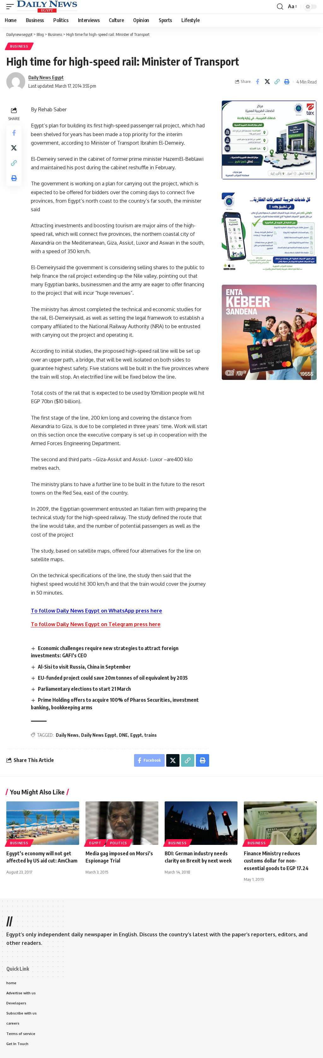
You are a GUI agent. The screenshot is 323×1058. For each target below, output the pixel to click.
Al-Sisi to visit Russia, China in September (84, 667)
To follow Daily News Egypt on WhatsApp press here (96, 610)
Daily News (67, 735)
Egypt (136, 735)
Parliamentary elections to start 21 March (84, 689)
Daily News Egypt (46, 77)
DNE (123, 735)
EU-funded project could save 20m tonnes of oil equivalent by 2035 (114, 678)
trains (150, 735)
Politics (118, 843)
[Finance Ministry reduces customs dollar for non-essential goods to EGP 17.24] (280, 823)
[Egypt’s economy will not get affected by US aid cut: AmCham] (42, 823)
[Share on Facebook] (257, 82)
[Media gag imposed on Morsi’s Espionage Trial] (121, 823)
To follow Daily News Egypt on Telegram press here (96, 624)
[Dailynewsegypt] (47, 7)
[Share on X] (267, 82)
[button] (11, 7)
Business (19, 46)
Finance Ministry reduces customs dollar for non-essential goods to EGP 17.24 (276, 860)
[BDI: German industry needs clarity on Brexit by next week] (201, 823)
